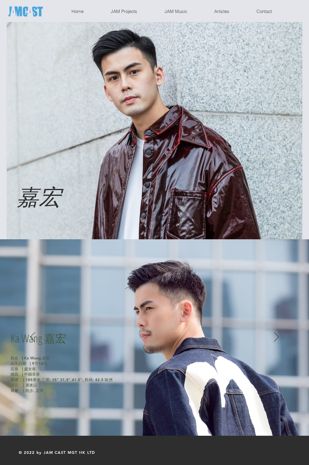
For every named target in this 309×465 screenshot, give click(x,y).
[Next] (276, 337)
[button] (133, 11)
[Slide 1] (154, 423)
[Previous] (32, 337)
